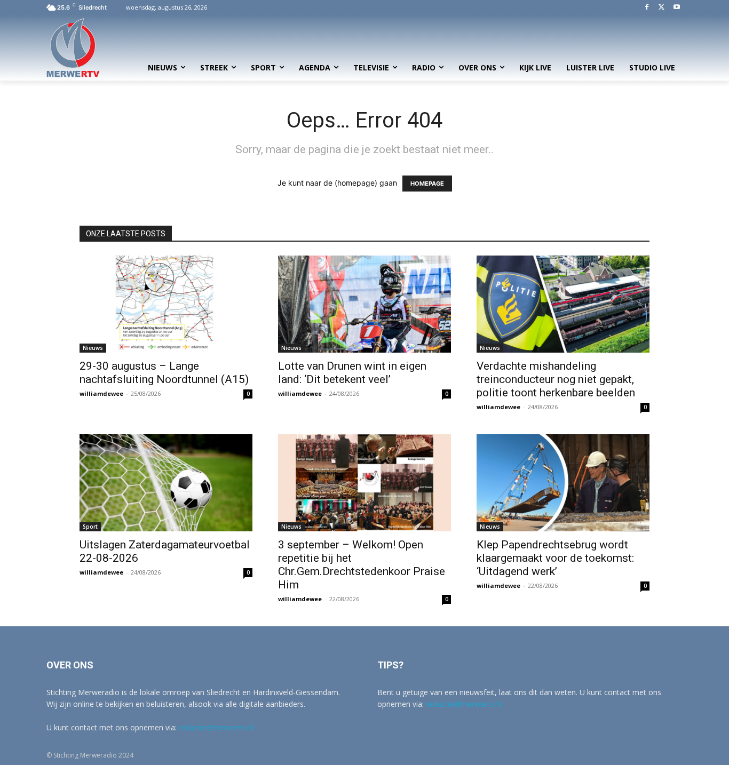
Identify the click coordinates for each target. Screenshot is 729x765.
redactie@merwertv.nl (216, 727)
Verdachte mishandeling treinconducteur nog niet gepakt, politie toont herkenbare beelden (556, 379)
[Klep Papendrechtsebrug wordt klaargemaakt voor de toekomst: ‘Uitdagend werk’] (563, 482)
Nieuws (93, 348)
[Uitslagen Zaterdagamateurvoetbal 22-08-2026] (166, 482)
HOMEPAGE (427, 183)
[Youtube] (676, 8)
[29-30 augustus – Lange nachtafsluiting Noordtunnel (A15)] (166, 304)
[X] (661, 8)
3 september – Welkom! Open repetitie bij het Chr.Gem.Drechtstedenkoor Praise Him (361, 564)
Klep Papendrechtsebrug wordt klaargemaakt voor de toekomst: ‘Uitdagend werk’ (555, 558)
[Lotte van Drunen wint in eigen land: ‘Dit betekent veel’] (364, 304)
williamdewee (101, 393)
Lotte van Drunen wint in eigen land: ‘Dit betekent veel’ (352, 373)
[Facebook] (647, 8)
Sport (90, 526)
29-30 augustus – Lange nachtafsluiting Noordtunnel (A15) (164, 373)
